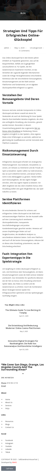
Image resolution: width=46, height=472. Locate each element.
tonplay (23, 312)
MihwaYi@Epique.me (15, 386)
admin (6, 48)
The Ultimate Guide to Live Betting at (23, 310)
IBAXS (14, 462)
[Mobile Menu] (43, 4)
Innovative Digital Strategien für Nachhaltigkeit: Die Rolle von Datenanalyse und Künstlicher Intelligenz (23, 344)
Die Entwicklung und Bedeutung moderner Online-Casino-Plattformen (23, 326)
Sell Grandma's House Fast (19, 4)
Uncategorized (36, 48)
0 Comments (24, 51)
